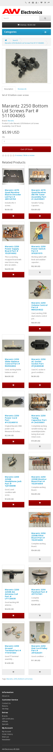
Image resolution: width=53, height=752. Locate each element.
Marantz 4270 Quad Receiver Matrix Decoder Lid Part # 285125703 (13, 194)
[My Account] (37, 2)
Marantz (11, 121)
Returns (5, 706)
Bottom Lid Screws (25, 679)
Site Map (5, 709)
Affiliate (5, 721)
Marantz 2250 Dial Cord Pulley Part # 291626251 (39, 649)
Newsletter (6, 739)
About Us (5, 696)
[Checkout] (49, 2)
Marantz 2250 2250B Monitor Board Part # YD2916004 (39, 480)
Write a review (29, 155)
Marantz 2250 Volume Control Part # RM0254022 (39, 306)
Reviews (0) (22, 89)
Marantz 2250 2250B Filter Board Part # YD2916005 (38, 536)
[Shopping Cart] (45, 2)
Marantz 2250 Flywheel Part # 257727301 (39, 591)
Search (15, 40)
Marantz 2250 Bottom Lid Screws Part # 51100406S (24, 43)
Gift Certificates (8, 719)
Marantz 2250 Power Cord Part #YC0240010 (12, 419)
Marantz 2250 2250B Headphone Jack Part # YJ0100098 (13, 481)
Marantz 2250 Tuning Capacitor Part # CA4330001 (39, 419)
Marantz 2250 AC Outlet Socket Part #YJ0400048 (38, 362)
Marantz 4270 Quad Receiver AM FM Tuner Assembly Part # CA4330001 (38, 194)
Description (8, 89)
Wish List (5, 737)
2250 (15, 679)
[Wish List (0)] (41, 2)
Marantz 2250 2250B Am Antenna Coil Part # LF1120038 (12, 594)
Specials (5, 724)
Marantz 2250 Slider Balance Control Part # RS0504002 (12, 362)
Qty (3, 137)
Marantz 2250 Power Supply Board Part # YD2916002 (12, 250)
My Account (6, 731)
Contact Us (6, 703)
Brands (5, 716)
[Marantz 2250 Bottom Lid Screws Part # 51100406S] (26, 66)
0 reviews (18, 155)
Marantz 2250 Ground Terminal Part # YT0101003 (13, 649)
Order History (7, 734)
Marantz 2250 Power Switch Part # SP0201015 (38, 250)
